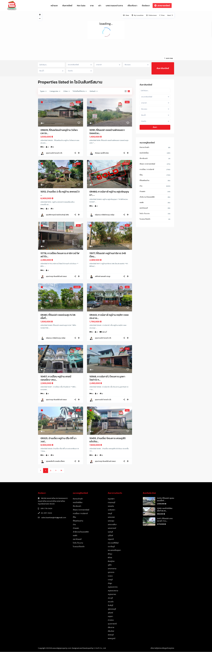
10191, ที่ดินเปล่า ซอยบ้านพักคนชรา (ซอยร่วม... (107, 131)
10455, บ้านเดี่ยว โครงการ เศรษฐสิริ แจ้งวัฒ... (107, 439)
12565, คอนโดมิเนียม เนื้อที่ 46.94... (164, 509)
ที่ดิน (141, 175)
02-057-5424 (46, 513)
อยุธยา (110, 616)
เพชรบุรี (111, 635)
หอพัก (142, 202)
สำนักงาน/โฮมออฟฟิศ (147, 197)
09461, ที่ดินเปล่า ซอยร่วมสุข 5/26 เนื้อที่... (57, 316)
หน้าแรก (54, 5)
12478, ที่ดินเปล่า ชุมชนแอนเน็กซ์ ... (165, 499)
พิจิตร (110, 557)
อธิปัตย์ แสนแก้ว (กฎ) (102, 276)
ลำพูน (110, 583)
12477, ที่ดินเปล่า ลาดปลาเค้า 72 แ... (165, 519)
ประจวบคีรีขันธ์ (113, 543)
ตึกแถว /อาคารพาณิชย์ (147, 164)
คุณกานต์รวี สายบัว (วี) (54, 153)
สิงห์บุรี (110, 605)
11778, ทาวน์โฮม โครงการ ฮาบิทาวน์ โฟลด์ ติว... (59, 254)
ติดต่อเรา (146, 5)
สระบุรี (110, 598)
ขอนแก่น (111, 506)
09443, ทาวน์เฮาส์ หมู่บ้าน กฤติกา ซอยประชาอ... (109, 316)
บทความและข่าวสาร (114, 5)
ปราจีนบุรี (111, 546)
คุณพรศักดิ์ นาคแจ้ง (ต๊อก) (55, 461)
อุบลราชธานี (112, 623)
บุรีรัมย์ (110, 535)
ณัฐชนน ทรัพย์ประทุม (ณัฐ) (104, 215)
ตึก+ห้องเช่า (144, 158)
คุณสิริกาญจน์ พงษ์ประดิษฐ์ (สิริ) (57, 215)
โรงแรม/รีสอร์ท (145, 219)
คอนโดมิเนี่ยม (144, 153)
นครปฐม (111, 521)
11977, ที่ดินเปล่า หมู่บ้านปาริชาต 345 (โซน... (107, 254)
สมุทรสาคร (112, 594)
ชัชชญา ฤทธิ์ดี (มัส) (102, 153)
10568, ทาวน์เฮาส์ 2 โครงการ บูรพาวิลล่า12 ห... (107, 378)
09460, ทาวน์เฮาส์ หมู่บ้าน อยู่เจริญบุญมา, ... (109, 193)
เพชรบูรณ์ (111, 638)
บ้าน (141, 186)
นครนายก (111, 517)
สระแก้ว (110, 601)
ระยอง (110, 576)
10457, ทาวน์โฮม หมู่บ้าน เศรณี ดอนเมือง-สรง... (55, 378)
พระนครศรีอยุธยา (114, 550)
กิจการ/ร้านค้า (144, 147)
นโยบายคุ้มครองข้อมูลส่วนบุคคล (162, 648)
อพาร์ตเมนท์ (144, 208)
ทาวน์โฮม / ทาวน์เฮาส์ (147, 169)
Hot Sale (81, 5)
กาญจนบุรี (111, 502)
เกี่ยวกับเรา (132, 5)
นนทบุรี (110, 532)
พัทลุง (110, 554)
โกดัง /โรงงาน (145, 213)
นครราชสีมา (112, 524)
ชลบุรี (110, 513)
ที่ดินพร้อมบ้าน (144, 180)
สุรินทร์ (110, 612)
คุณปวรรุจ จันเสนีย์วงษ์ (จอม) (56, 276)
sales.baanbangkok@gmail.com (53, 517)
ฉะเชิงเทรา (111, 510)
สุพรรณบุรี (112, 609)
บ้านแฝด (142, 191)
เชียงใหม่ (111, 631)
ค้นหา (155, 127)
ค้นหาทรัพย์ (67, 5)
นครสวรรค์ (112, 528)
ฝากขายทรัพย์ (164, 5)
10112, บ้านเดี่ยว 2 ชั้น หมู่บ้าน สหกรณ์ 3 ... (60, 193)
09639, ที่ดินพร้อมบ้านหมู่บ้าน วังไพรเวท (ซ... (59, 131)
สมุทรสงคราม (113, 590)
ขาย (92, 5)
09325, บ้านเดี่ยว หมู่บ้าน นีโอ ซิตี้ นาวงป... (58, 439)
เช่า (99, 5)
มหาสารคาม (112, 568)
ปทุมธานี (111, 539)
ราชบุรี (110, 579)
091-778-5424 (46, 508)
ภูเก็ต (110, 565)
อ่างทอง (111, 620)
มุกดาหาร (111, 572)
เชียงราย (111, 627)
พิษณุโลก (111, 561)
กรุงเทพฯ (111, 499)
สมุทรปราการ (113, 587)
